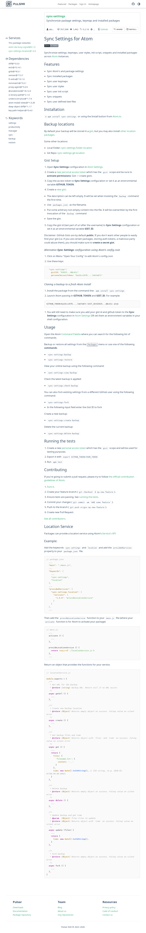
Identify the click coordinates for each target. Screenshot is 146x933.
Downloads (18, 907)
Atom (55, 56)
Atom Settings (95, 167)
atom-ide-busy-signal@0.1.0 (22, 47)
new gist (61, 189)
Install (133, 29)
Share (119, 29)
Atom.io (117, 116)
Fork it (50, 486)
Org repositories (65, 914)
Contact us (108, 914)
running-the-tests (88, 497)
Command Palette (71, 334)
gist (91, 131)
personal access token (74, 448)
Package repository (22, 914)
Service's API (109, 533)
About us (62, 911)
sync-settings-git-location (71, 153)
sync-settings (55, 16)
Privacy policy (109, 907)
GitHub (104, 29)
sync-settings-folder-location (76, 147)
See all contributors (54, 518)
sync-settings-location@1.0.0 (22, 51)
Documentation (20, 911)
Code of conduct (110, 911)
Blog (60, 907)
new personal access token (71, 172)
